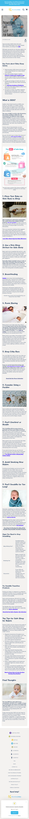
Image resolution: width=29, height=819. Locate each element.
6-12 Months (15, 754)
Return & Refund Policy (14, 781)
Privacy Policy (14, 784)
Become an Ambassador (14, 769)
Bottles (16, 739)
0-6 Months (15, 750)
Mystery (16, 747)
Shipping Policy (14, 778)
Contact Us (14, 766)
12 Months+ (15, 757)
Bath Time (15, 743)
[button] (2, 9)
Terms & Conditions (14, 787)
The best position (11, 222)
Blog (14, 763)
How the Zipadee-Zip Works (14, 772)
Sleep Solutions (16, 732)
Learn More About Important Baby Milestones (14, 238)
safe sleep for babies (16, 136)
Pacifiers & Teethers (15, 736)
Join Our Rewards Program (14, 775)
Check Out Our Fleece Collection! (14, 378)
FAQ (14, 760)
